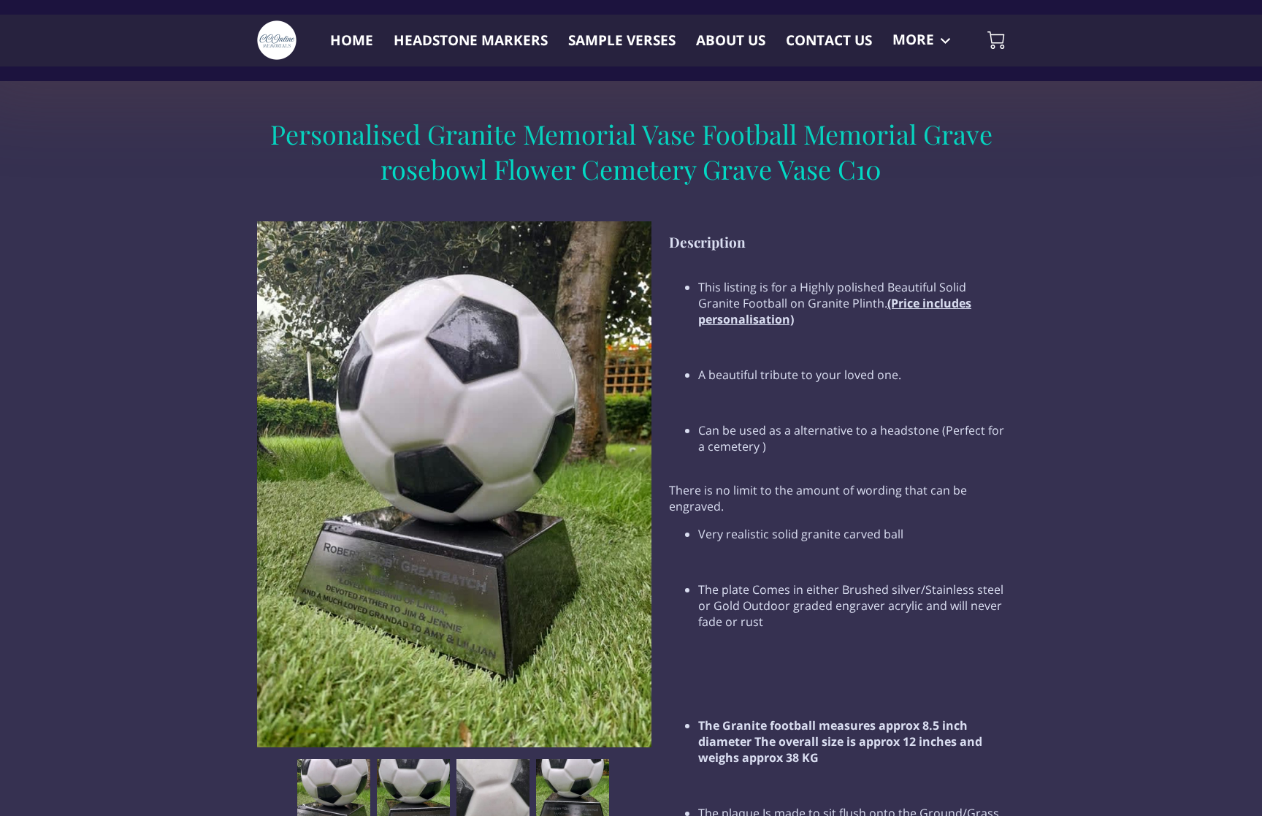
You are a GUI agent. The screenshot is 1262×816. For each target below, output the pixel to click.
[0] (996, 40)
